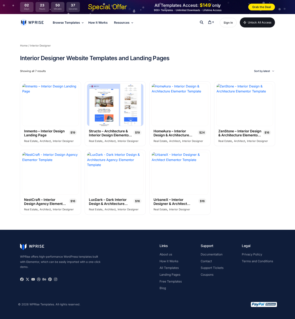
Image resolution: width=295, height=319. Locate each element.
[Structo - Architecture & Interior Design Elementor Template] (115, 105)
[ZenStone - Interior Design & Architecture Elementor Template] (244, 105)
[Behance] (44, 279)
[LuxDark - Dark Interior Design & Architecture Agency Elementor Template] (115, 173)
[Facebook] (22, 279)
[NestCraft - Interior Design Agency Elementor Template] (50, 173)
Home (24, 45)
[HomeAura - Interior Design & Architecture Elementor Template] (180, 105)
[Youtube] (33, 279)
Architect (45, 141)
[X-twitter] (27, 279)
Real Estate (31, 141)
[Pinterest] (50, 279)
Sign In (228, 22)
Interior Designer (63, 141)
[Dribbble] (39, 279)
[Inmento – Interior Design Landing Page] (50, 105)
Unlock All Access (259, 22)
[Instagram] (55, 279)
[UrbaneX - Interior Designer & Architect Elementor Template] (180, 173)
